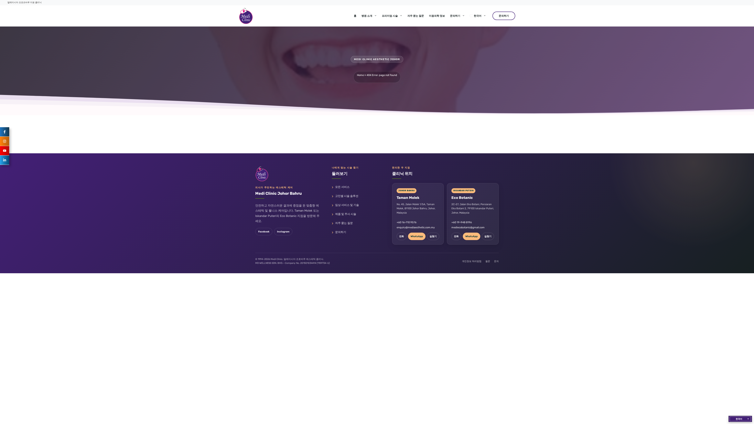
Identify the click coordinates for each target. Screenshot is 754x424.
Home (360, 75)
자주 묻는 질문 (415, 15)
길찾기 (433, 236)
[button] (740, 419)
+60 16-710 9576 (406, 222)
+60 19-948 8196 (461, 222)
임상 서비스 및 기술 (347, 205)
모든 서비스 (342, 187)
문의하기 (455, 15)
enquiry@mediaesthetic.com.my (416, 227)
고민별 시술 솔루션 (346, 196)
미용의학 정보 (437, 15)
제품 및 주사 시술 (345, 214)
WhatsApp (417, 236)
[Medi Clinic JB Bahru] (246, 15)
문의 (496, 261)
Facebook (263, 231)
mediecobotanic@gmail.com (468, 227)
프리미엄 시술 (390, 15)
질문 (487, 261)
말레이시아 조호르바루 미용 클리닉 (24, 2)
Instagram (283, 231)
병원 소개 (366, 15)
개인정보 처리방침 (471, 261)
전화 (401, 236)
